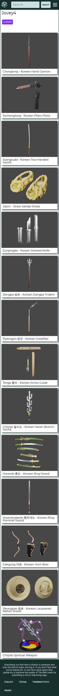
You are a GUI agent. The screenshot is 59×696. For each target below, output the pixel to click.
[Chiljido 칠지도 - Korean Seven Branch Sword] (29, 423)
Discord (8, 682)
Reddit (7, 690)
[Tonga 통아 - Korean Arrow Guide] (29, 379)
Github (22, 682)
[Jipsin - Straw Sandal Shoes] (29, 203)
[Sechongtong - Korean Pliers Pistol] (29, 112)
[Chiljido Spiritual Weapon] (29, 651)
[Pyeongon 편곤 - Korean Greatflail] (29, 335)
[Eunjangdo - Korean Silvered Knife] (29, 247)
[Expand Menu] (55, 5)
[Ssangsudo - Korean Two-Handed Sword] (29, 156)
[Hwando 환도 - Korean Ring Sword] (29, 470)
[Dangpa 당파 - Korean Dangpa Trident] (29, 291)
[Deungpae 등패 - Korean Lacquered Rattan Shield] (29, 605)
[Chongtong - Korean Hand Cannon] (29, 68)
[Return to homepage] (5, 5)
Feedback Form (41, 682)
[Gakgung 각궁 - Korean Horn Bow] (29, 561)
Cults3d (7, 22)
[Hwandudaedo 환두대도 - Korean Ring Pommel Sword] (29, 514)
